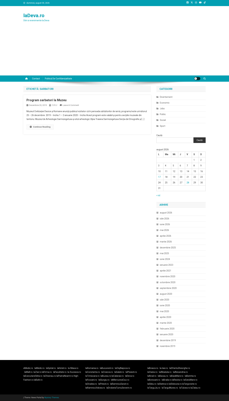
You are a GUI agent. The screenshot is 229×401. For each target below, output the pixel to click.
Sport (162, 126)
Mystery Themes (51, 397)
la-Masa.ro (73, 368)
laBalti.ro (38, 380)
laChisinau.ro (49, 376)
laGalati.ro (119, 372)
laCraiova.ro (107, 372)
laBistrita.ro (190, 376)
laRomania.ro (91, 368)
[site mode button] (197, 78)
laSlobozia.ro (175, 384)
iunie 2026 (165, 224)
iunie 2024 (165, 259)
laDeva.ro (33, 15)
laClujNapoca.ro (122, 368)
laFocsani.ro (91, 380)
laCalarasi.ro (118, 376)
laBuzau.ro (106, 376)
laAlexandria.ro (180, 372)
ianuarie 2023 (166, 265)
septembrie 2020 (168, 288)
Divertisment (166, 97)
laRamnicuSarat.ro (119, 384)
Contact (36, 78)
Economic (164, 102)
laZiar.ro (37, 372)
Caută (159, 135)
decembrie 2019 (168, 340)
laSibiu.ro (151, 384)
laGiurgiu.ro (104, 380)
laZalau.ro (195, 388)
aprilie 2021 (165, 270)
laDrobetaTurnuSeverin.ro (119, 388)
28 (188, 182)
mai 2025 (164, 253)
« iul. (158, 195)
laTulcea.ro (185, 388)
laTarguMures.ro (170, 388)
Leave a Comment (71, 105)
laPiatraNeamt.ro (64, 376)
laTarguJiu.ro (154, 388)
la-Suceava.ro (74, 372)
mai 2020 (164, 311)
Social (163, 120)
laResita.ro (177, 380)
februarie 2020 (167, 328)
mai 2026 (164, 230)
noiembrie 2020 (167, 276)
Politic (163, 114)
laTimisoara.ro (92, 376)
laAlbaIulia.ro (165, 372)
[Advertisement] (114, 52)
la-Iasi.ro (164, 368)
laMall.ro (28, 372)
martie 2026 (166, 241)
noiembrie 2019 (167, 346)
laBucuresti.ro (106, 368)
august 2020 (166, 294)
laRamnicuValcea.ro (95, 388)
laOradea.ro (91, 384)
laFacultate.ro (60, 372)
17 (159, 177)
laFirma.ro (47, 372)
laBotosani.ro (153, 380)
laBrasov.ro (152, 368)
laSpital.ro (51, 368)
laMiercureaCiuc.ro (120, 380)
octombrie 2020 (167, 282)
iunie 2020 (165, 305)
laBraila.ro (167, 380)
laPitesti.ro (103, 384)
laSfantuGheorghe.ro (179, 368)
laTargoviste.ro (189, 384)
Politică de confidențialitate (58, 78)
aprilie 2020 (165, 317)
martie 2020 (166, 323)
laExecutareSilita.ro (32, 376)
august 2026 (166, 212)
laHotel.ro (62, 368)
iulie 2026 (164, 218)
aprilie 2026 (165, 236)
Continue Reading (41, 127)
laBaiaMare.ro (176, 376)
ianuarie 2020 (166, 334)
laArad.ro (151, 376)
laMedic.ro (39, 368)
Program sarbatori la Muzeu (46, 100)
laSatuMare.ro (190, 380)
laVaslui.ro (153, 372)
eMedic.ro (28, 368)
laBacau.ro (163, 376)
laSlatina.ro (162, 384)
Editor (54, 105)
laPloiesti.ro (131, 372)
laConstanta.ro (92, 372)
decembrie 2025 (168, 247)
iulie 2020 (164, 299)
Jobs (162, 108)
